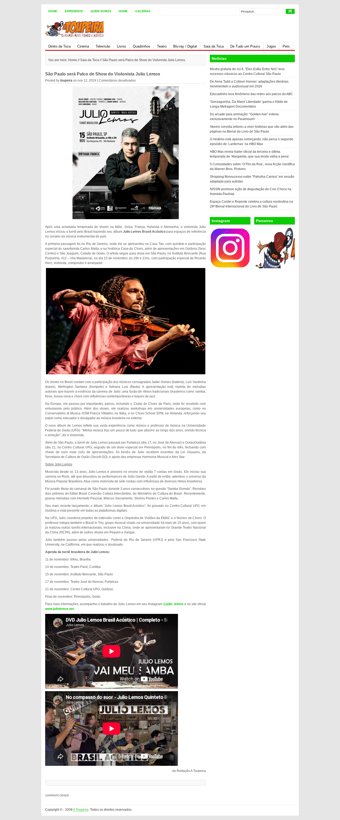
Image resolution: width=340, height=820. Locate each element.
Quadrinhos (141, 46)
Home (52, 11)
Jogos (271, 46)
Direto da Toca (59, 46)
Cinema (83, 46)
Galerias (142, 11)
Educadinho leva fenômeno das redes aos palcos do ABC (251, 94)
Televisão (103, 46)
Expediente (74, 11)
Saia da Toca (213, 46)
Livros (121, 46)
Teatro (162, 46)
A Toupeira (80, 809)
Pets (286, 46)
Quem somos (101, 11)
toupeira (66, 80)
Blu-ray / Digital (185, 46)
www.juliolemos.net (59, 609)
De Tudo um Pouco (245, 46)
